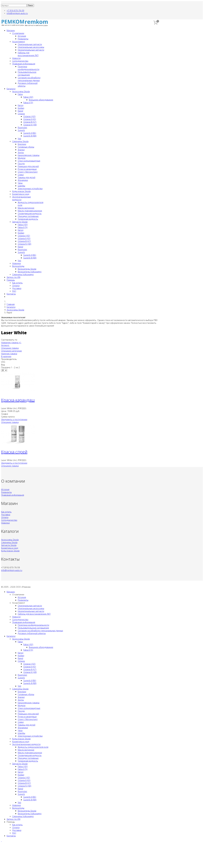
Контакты (11, 293)
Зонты (21, 152)
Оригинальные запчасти (30, 44)
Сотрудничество (20, 60)
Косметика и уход (20, 194)
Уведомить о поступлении (14, 419)
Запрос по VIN (13, 277)
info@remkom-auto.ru (17, 13)
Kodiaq (21, 108)
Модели (21, 158)
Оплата (15, 285)
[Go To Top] (1, 840)
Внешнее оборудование (41, 99)
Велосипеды (18, 266)
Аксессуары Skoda (21, 91)
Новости (16, 58)
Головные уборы (26, 146)
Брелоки (22, 144)
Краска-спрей (14, 452)
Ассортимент (18, 41)
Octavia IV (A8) (30, 124)
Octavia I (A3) (29, 116)
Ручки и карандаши (27, 169)
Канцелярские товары (28, 155)
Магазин (11, 30)
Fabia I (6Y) (28, 97)
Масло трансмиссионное (30, 210)
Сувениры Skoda (20, 141)
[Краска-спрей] (18, 443)
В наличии (6, 356)
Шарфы (21, 185)
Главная (11, 304)
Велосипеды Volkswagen (29, 271)
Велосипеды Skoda (27, 268)
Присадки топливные (28, 216)
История (22, 36)
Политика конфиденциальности (28, 68)
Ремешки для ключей (28, 166)
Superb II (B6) (29, 133)
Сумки (21, 174)
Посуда (21, 163)
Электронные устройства (30, 188)
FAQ (14, 291)
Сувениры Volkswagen (23, 274)
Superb (21, 130)
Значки (21, 149)
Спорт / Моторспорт (28, 171)
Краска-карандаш (18, 400)
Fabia (20, 94)
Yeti (19, 138)
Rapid (20, 110)
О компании (18, 33)
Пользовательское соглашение (27, 73)
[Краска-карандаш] (18, 391)
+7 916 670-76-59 (15, 10)
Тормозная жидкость (28, 219)
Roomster (22, 127)
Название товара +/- (11, 342)
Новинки (16, 263)
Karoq (20, 105)
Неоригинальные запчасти (31, 49)
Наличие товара (9, 353)
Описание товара (10, 348)
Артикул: (5, 345)
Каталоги (11, 88)
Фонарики (23, 180)
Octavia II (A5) (29, 119)
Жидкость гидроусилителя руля (33, 747)
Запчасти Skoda (19, 221)
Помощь (11, 280)
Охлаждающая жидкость (29, 213)
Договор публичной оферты (32, 633)
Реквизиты (23, 38)
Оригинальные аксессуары (31, 47)
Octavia (21, 113)
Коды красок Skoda (21, 191)
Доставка (16, 288)
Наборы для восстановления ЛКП (28, 54)
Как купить (17, 282)
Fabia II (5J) (28, 102)
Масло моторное (26, 207)
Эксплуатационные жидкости (26, 744)
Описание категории (11, 350)
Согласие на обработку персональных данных (29, 79)
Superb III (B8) (29, 135)
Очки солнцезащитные (29, 160)
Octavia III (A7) (29, 121)
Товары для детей (26, 177)
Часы (20, 182)
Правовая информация (23, 63)
